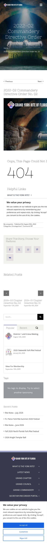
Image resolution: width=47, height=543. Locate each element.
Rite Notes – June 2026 (14, 425)
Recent (23, 328)
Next (40, 81)
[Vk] (10, 257)
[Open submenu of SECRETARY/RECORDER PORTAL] (38, 496)
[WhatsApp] (28, 250)
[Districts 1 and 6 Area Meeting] (9, 334)
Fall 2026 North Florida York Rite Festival (22, 431)
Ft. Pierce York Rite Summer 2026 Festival (22, 419)
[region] (23, 522)
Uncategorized (17, 226)
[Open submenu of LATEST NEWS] (38, 472)
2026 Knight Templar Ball (15, 437)
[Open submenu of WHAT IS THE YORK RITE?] (38, 466)
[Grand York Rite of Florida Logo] (13, 4)
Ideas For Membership (15, 366)
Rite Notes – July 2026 (14, 413)
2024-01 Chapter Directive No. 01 (33, 301)
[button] (6, 293)
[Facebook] (10, 250)
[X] (19, 250)
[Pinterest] (37, 250)
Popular (10, 328)
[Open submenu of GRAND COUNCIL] (38, 484)
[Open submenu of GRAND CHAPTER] (38, 478)
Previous (9, 81)
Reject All (23, 538)
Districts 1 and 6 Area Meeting (25, 334)
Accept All (23, 525)
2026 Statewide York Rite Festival (27, 350)
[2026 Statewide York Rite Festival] (9, 351)
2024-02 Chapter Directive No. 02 (13, 301)
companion (9, 224)
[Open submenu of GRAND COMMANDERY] (38, 490)
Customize (23, 532)
